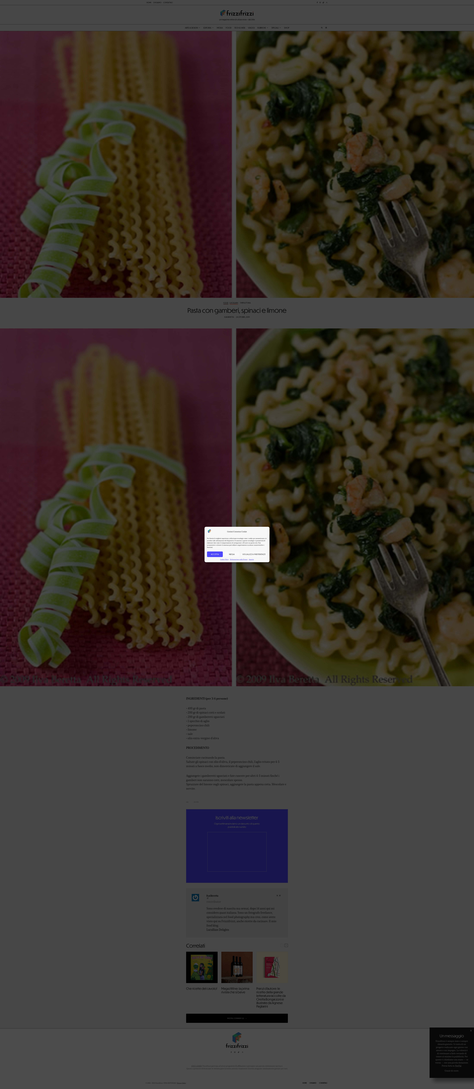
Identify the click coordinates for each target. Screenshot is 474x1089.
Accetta (215, 554)
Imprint (251, 559)
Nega (232, 554)
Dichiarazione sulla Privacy (239, 559)
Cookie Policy (224, 559)
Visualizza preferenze (254, 554)
